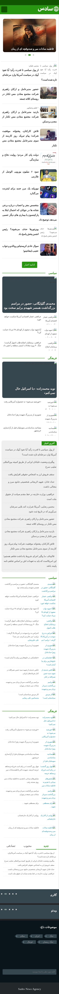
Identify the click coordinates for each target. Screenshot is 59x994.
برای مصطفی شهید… (30, 803)
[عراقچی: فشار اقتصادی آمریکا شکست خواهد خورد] (50, 319)
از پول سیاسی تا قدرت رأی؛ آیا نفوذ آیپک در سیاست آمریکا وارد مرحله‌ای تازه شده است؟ (29, 75)
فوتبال (30, 942)
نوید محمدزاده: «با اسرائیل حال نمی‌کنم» (24, 717)
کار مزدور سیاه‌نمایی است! (28, 694)
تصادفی (11, 845)
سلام (22, 936)
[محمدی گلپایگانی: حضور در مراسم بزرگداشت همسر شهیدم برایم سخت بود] (29, 295)
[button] (25, 55)
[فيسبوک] (2, 2)
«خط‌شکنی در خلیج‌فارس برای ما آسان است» (22, 658)
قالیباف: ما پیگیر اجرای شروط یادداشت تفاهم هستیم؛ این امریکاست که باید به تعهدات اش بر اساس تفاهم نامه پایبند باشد (29, 561)
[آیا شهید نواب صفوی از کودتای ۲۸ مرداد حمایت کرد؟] (50, 332)
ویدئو (54, 910)
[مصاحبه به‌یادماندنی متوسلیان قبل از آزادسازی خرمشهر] (50, 431)
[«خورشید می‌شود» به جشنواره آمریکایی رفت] (50, 404)
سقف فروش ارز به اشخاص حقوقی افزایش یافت (31, 474)
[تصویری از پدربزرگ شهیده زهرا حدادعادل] (50, 417)
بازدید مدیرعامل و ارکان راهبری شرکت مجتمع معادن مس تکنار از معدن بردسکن (29, 117)
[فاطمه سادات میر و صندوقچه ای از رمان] (29, 35)
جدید (46, 845)
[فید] (14, 2)
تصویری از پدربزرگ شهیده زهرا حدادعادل (24, 415)
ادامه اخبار (29, 264)
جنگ (52, 936)
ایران (37, 936)
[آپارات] (10, 2)
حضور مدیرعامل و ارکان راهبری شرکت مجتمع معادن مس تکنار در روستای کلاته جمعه (20, 94)
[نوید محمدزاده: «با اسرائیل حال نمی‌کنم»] (29, 380)
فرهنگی (52, 358)
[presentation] (5, 34)
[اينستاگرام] (6, 2)
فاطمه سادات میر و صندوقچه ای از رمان (32, 48)
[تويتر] (9, 961)
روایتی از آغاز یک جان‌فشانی (28, 815)
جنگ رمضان (48, 942)
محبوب (28, 845)
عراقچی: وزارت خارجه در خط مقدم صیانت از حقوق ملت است (31, 874)
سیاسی (52, 273)
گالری (53, 894)
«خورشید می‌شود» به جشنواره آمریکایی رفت (22, 402)
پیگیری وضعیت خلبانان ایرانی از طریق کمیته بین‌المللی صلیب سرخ (29, 861)
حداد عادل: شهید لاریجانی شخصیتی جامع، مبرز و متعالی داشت (31, 869)
